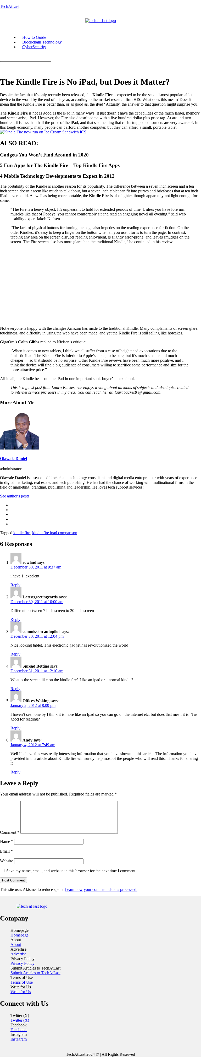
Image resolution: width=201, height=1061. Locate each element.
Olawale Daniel (13, 458)
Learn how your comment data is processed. (101, 889)
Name (6, 841)
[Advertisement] (100, 285)
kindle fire (21, 532)
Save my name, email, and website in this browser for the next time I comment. (71, 871)
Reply (15, 585)
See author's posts (14, 496)
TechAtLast (9, 6)
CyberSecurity (34, 47)
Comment (9, 832)
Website (6, 861)
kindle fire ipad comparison (54, 532)
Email (6, 851)
